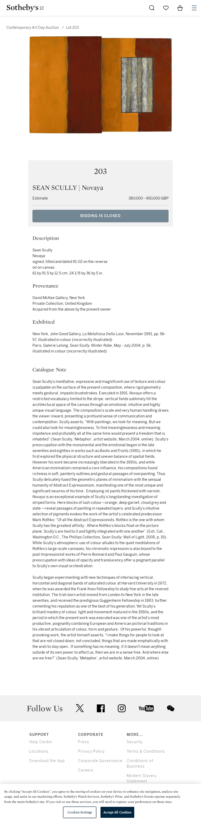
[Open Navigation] (194, 8)
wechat (170, 708)
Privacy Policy (91, 751)
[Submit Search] (151, 7)
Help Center (40, 742)
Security (135, 742)
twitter (80, 708)
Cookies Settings (80, 812)
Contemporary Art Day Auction (32, 27)
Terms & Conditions (146, 751)
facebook (101, 708)
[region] (100, 803)
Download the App (47, 761)
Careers (85, 770)
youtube (146, 708)
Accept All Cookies (117, 812)
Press (83, 742)
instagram (122, 708)
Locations (39, 751)
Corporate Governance (100, 761)
